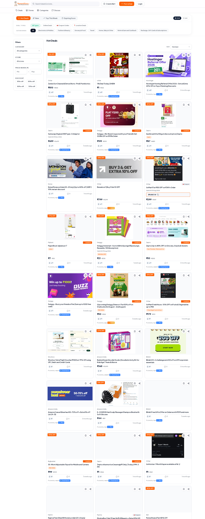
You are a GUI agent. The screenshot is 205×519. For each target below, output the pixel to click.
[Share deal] (90, 55)
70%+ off (31, 86)
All (33, 30)
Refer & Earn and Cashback (127, 30)
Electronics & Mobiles (46, 30)
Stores (31, 10)
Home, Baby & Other (106, 30)
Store (18, 57)
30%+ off (31, 81)
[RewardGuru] (21, 3)
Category (19, 47)
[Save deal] (86, 55)
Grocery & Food (80, 30)
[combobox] (28, 50)
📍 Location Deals (80, 25)
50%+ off (20, 86)
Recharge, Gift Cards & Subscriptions (154, 30)
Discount (19, 78)
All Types (35, 25)
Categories (44, 10)
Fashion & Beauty (64, 30)
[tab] (23, 18)
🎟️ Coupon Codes (63, 25)
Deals (20, 10)
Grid (178, 18)
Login (140, 4)
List (186, 18)
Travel (92, 30)
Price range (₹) (22, 68)
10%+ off (20, 81)
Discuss (57, 10)
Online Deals (47, 25)
